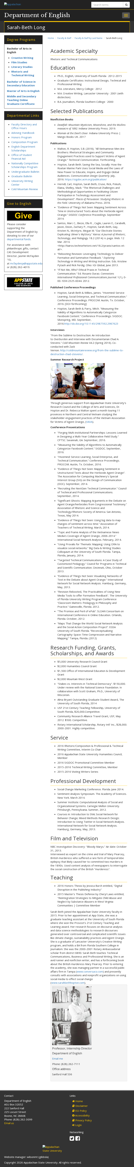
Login (78, 1125)
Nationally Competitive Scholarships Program (24, 165)
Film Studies (19, 62)
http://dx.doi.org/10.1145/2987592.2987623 (91, 323)
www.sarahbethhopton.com (67, 982)
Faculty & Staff (64, 38)
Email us (9, 1123)
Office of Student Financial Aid (21, 156)
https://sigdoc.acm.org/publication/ (86, 179)
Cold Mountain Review (24, 189)
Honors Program (21, 137)
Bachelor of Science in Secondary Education (21, 83)
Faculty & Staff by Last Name (88, 38)
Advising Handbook (22, 132)
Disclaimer (81, 1106)
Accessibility (82, 1115)
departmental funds (19, 239)
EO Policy (81, 1110)
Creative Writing (22, 57)
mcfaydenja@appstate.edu (26, 263)
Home (51, 38)
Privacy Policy (83, 1120)
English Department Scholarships (23, 148)
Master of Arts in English (23, 91)
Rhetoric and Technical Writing (22, 73)
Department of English (37, 15)
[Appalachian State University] (34, 4)
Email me (57, 1058)
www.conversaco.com (90, 971)
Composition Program (24, 142)
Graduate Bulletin (21, 176)
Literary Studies (22, 67)
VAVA (89, 421)
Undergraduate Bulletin (25, 171)
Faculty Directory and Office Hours (24, 126)
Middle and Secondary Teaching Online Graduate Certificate (21, 100)
